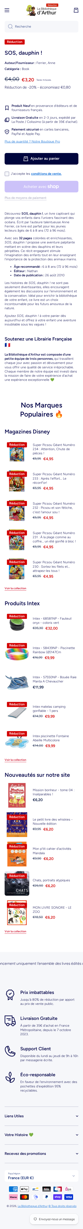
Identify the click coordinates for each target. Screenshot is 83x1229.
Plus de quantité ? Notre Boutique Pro (32, 141)
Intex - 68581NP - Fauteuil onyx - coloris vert (52, 621)
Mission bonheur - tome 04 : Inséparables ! (53, 792)
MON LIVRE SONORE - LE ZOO (52, 910)
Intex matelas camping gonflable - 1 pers (49, 709)
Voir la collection (15, 588)
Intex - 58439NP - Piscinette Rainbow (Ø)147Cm (54, 650)
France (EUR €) (21, 1178)
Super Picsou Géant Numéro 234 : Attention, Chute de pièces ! (54, 449)
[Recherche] (9, 26)
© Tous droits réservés (62, 1206)
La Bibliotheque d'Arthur (33, 1206)
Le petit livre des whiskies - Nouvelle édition (53, 822)
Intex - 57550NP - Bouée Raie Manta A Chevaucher (55, 679)
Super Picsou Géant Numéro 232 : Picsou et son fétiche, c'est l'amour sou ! (54, 508)
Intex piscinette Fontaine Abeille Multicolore (51, 738)
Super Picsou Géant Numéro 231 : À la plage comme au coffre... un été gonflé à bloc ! (54, 537)
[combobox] (41, 26)
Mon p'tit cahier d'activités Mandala (52, 851)
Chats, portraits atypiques (51, 880)
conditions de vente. (46, 174)
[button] (76, 10)
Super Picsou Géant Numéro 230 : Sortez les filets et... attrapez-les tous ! (54, 566)
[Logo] (41, 10)
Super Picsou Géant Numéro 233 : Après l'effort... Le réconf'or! (54, 478)
